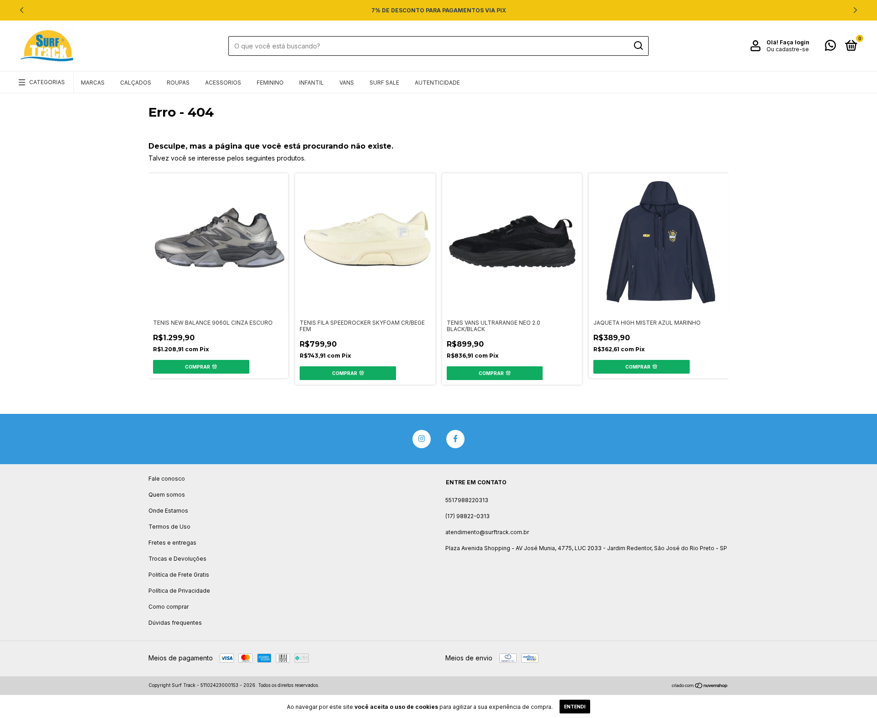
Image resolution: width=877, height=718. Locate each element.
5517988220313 (466, 500)
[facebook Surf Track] (455, 439)
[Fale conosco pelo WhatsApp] (830, 47)
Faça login (794, 42)
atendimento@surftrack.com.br (487, 532)
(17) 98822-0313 (467, 516)
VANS (346, 82)
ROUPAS (178, 82)
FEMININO (270, 82)
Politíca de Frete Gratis (178, 574)
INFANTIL (311, 82)
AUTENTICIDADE (437, 82)
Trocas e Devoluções (177, 558)
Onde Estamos (168, 510)
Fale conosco (166, 478)
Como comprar (168, 606)
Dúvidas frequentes (175, 622)
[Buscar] (637, 46)
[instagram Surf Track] (421, 439)
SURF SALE (384, 82)
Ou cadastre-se (787, 49)
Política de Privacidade (179, 590)
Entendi (575, 706)
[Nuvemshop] (700, 686)
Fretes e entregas (172, 542)
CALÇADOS (135, 82)
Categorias (47, 82)
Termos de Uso (169, 526)
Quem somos (166, 494)
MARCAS (93, 82)
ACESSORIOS (223, 82)
